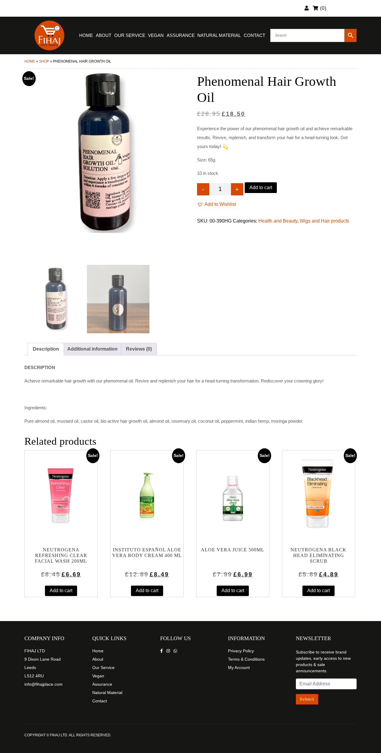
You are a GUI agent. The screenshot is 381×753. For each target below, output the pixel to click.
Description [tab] (46, 348)
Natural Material (219, 35)
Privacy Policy (241, 650)
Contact (254, 35)
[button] (216, 204)
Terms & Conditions (246, 659)
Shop (44, 61)
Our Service (129, 35)
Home (86, 35)
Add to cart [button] (61, 590)
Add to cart (260, 187)
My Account (239, 667)
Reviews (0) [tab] (139, 348)
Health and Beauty (277, 220)
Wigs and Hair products (324, 220)
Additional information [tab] (92, 348)
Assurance (181, 35)
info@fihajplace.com (43, 684)
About (103, 35)
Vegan (156, 35)
